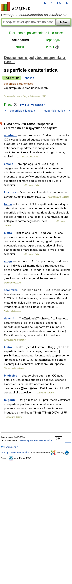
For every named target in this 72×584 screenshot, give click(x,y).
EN (44, 3)
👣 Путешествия (9, 447)
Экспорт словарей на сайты (15, 452)
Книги (19, 47)
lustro (8, 347)
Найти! (63, 22)
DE (51, 3)
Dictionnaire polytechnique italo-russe (36, 33)
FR (66, 3)
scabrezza (11, 289)
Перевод (28, 77)
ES (59, 3)
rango (8, 261)
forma (8, 204)
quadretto (10, 135)
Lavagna (10, 192)
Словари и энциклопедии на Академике (34, 15)
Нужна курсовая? (32, 104)
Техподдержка (26, 440)
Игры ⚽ (52, 47)
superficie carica (54, 110)
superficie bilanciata (22, 110)
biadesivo (10, 375)
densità (9, 318)
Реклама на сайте (43, 440)
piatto (8, 232)
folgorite (10, 399)
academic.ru (15, 6)
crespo (8, 163)
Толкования (19, 40)
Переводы (52, 40)
